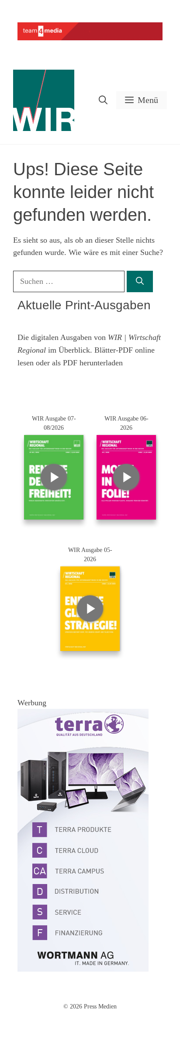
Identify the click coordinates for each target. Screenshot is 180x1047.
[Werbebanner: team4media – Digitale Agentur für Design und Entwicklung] (90, 38)
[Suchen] (140, 281)
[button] (103, 100)
